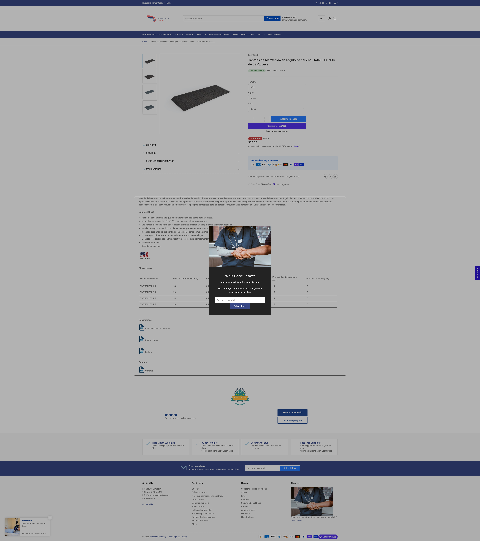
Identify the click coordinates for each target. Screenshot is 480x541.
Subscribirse (240, 306)
